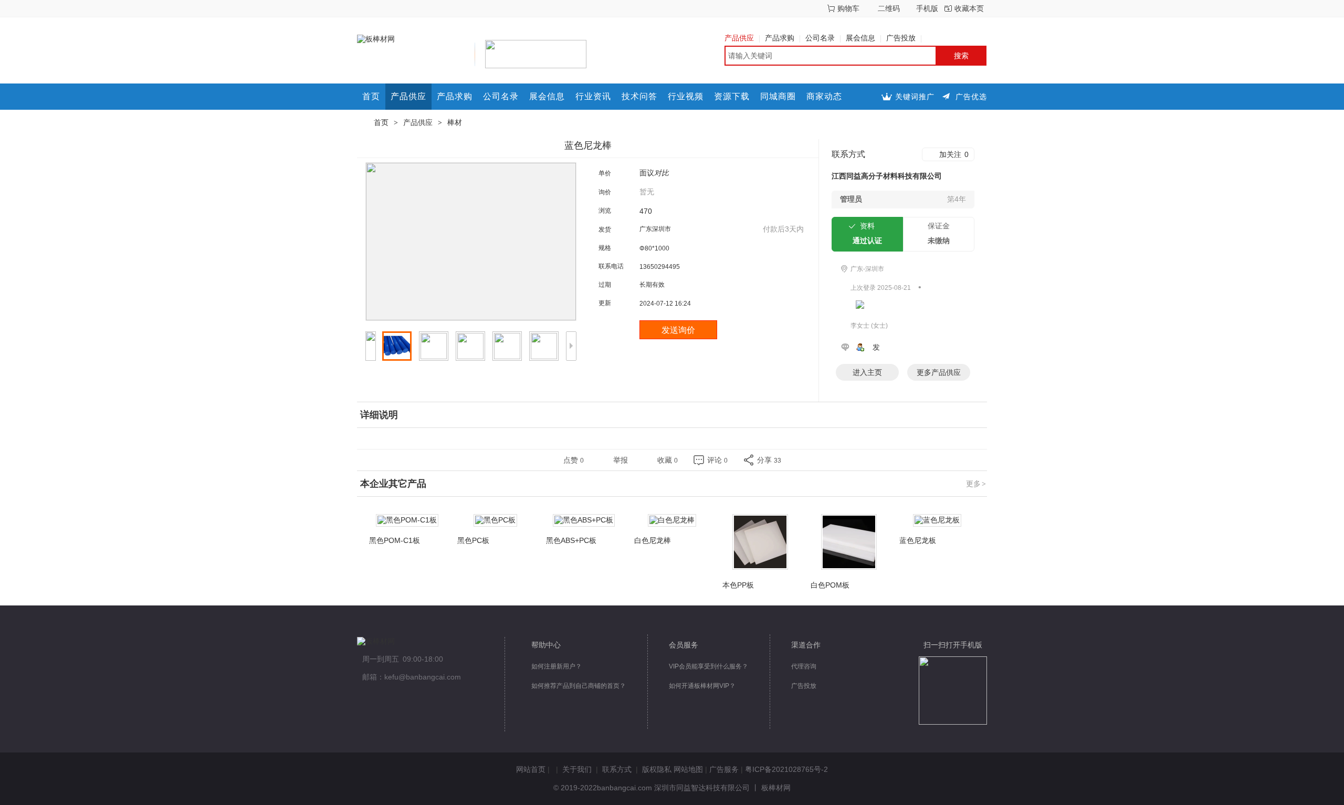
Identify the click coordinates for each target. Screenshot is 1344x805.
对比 (661, 173)
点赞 (573, 460)
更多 (976, 483)
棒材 (454, 122)
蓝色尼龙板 (917, 540)
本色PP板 (738, 585)
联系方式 (617, 769)
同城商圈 (778, 96)
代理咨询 (803, 666)
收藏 (667, 460)
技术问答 (639, 96)
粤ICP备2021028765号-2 (786, 769)
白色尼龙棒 (652, 540)
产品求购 (779, 38)
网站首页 (530, 769)
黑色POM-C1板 (394, 540)
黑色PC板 (473, 540)
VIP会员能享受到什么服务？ (708, 666)
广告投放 (901, 38)
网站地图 (688, 769)
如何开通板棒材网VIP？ (702, 685)
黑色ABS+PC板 (571, 540)
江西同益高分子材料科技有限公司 (887, 176)
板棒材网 (776, 787)
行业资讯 (593, 96)
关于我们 (577, 769)
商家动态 (824, 96)
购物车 (848, 8)
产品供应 (739, 38)
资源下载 (732, 96)
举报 (620, 460)
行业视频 (686, 96)
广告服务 (724, 769)
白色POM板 (830, 585)
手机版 (927, 8)
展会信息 (860, 38)
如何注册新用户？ (556, 666)
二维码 (889, 8)
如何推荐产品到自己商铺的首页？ (578, 685)
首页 (371, 96)
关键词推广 (914, 96)
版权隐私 (656, 769)
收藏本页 (969, 8)
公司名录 (820, 38)
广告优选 (971, 96)
